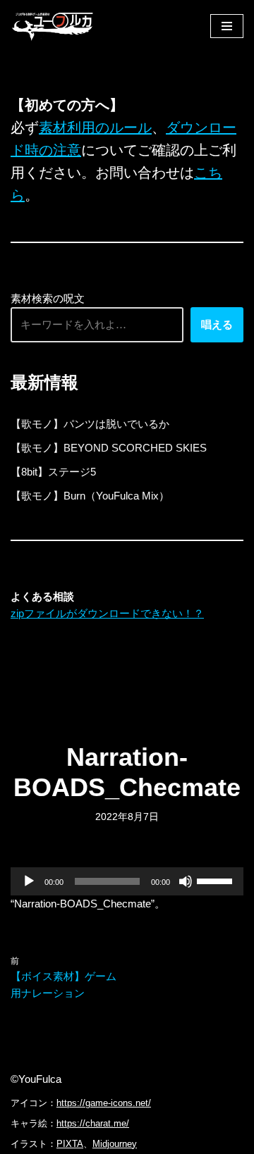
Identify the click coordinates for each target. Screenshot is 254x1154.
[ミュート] (186, 881)
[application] (127, 881)
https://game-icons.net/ (103, 1103)
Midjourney (114, 1144)
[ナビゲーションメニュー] (226, 26)
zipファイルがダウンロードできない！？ (107, 613)
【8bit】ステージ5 (53, 472)
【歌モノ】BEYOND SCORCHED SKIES (109, 448)
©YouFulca (36, 1079)
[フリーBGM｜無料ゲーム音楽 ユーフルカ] (53, 26)
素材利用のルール (95, 127)
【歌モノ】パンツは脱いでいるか (90, 424)
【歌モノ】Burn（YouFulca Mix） (90, 496)
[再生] (29, 881)
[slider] (216, 880)
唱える (217, 324)
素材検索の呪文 (48, 298)
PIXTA (69, 1144)
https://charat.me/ (92, 1123)
